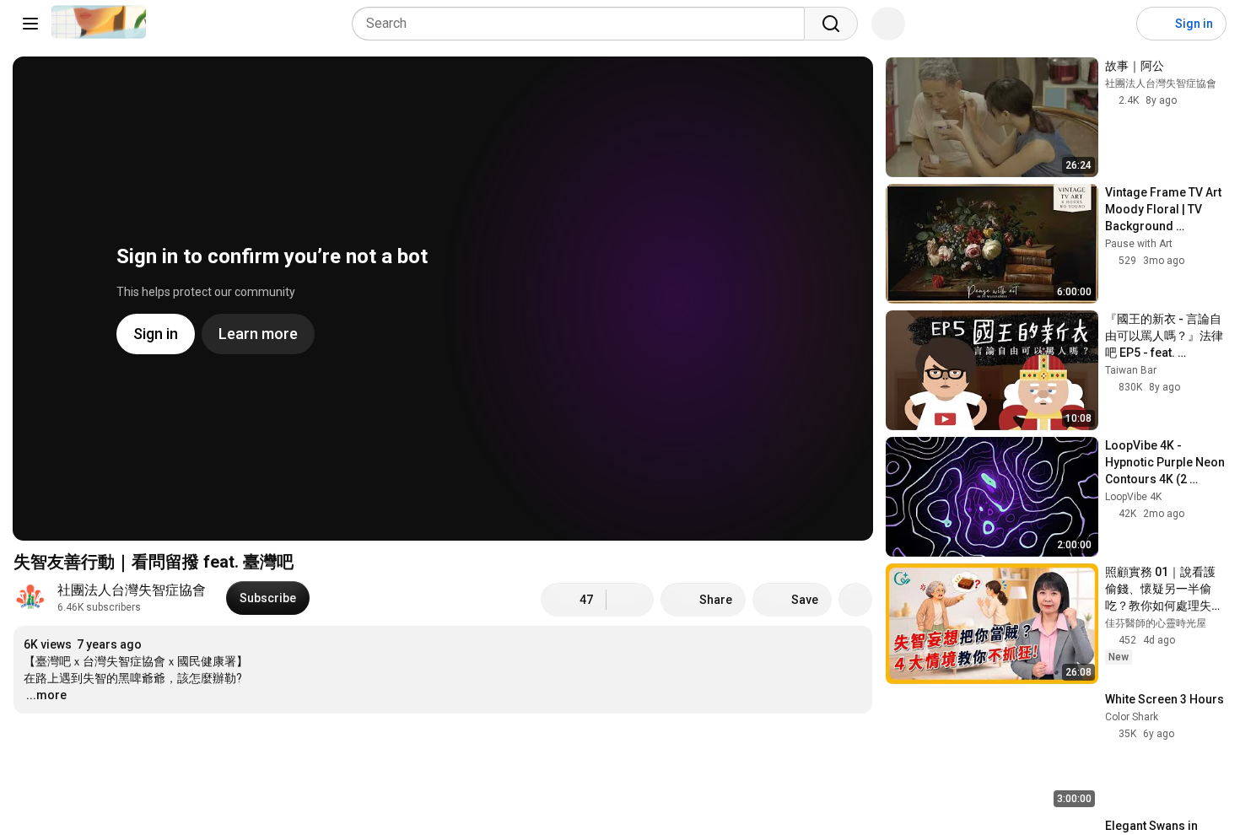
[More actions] (855, 600)
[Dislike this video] (630, 600)
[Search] (831, 23)
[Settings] (1113, 23)
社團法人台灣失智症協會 (131, 590)
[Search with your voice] (888, 23)
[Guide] (30, 23)
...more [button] (46, 695)
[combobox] (583, 23)
